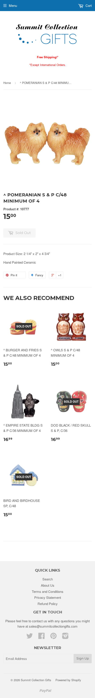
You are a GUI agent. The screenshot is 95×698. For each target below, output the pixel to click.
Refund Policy (48, 603)
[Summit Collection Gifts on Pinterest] (53, 637)
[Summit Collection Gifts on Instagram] (65, 637)
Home (7, 83)
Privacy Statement (47, 597)
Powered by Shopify (68, 680)
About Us (47, 585)
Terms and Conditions (47, 591)
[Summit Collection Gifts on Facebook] (41, 637)
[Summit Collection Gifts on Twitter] (29, 637)
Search (47, 579)
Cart (88, 5)
